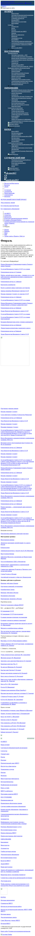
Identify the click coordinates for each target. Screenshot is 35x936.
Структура (7, 215)
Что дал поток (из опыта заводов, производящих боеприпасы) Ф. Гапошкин (15, 632)
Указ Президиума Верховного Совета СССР (14, 421)
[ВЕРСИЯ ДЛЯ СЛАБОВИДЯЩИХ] (10, 173)
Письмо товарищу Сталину (9, 475)
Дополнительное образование (10, 854)
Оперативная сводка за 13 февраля (11, 472)
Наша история (5, 744)
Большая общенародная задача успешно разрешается (17, 322)
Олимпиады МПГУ (7, 903)
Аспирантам (8, 191)
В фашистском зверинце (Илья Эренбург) (13, 690)
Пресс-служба (5, 788)
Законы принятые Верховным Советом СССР (15, 291)
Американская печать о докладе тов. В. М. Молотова (17, 550)
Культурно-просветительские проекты (16, 218)
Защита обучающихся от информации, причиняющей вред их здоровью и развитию (17, 870)
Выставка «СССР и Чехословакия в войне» (14, 640)
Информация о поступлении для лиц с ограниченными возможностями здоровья (13, 822)
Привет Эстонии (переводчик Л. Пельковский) (15, 713)
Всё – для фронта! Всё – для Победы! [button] (12, 608)
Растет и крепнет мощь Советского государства (15, 288)
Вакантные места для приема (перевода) (13, 874)
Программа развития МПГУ (9, 794)
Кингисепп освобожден (8, 284)
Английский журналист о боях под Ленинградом (16, 577)
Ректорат (3, 760)
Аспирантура (5, 819)
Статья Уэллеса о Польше (8, 574)
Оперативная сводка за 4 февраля (11, 325)
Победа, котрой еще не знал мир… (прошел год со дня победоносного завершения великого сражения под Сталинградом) (17, 276)
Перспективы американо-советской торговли (15, 533)
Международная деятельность (10, 778)
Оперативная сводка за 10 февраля (11, 418)
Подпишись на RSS (8, 1)
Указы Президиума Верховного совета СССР (14, 311)
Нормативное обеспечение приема (11, 803)
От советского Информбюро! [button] (10, 261)
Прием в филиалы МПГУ (8, 833)
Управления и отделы (7, 769)
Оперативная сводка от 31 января (11, 272)
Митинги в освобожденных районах (12, 628)
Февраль (7, 231)
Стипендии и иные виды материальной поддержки (16, 878)
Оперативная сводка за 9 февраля (11, 331)
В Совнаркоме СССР (7, 611)
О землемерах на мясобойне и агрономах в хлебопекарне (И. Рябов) (14, 703)
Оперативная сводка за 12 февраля (11, 447)
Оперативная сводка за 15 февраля (11, 504)
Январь (6, 229)
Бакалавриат (4, 842)
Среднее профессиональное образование (13, 806)
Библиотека (7, 217)
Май (5, 234)
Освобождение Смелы (7, 589)
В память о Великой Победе (12, 220)
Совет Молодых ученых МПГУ (10, 920)
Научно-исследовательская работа (11, 906)
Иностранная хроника (7, 540)
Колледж (7, 185)
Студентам (7, 190)
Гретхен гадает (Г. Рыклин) (9, 719)
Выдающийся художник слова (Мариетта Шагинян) (16, 710)
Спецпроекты (8, 195)
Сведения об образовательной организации (14, 748)
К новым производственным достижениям (14, 617)
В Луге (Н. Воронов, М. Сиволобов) (12, 699)
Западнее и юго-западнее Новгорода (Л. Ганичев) (16, 661)
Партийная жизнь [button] (6, 602)
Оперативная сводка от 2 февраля (11, 297)
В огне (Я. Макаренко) (8, 687)
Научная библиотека (7, 781)
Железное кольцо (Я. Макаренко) (11, 658)
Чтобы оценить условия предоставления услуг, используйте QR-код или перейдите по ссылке (15, 884)
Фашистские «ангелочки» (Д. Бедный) (12, 729)
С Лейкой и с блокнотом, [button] (12, 650)
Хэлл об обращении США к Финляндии (13, 561)
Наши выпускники (6, 867)
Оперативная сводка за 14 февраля (11, 500)
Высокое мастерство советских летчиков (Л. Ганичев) (17, 693)
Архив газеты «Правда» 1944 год (14, 236)
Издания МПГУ (5, 923)
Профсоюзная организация (9, 785)
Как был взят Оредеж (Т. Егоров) (11, 670)
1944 (5, 225)
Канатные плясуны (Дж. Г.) (9, 664)
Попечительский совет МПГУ (10, 763)
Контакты (7, 196)
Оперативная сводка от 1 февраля (11, 281)
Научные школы (6, 914)
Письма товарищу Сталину (9, 411)
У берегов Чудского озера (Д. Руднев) (12, 696)
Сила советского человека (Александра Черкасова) (16, 414)
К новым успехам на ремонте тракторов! (13, 620)
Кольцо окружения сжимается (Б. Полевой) (14, 673)
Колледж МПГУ (6, 860)
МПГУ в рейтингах (7, 791)
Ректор (3, 757)
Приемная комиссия (7, 800)
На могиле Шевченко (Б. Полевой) (11, 667)
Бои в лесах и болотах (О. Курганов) (12, 676)
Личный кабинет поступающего (13, 3)
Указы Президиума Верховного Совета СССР (15, 334)
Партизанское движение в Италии (11, 599)
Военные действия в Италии (9, 592)
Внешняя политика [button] (6, 530)
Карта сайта (4, 931)
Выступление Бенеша (7, 554)
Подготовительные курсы (9, 830)
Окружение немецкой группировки (12, 586)
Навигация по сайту (8, 8)
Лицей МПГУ (5, 864)
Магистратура (5, 845)
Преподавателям (9, 193)
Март (6, 233)
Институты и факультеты (8, 766)
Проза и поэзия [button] (5, 707)
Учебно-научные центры (8, 851)
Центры (3, 772)
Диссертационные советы (9, 917)
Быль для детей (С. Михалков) (10, 716)
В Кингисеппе (5, 547)
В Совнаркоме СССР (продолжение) (12, 614)
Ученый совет (5, 754)
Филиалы (4, 775)
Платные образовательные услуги (11, 827)
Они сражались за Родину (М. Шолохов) (13, 723)
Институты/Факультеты (11, 183)
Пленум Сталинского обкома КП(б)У (12, 605)
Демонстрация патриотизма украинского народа (15, 328)
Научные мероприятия (8, 900)
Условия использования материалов (19, 931)
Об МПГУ (7, 213)
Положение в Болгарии (8, 595)
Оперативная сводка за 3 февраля (11, 308)
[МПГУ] (3, 6)
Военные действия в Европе (9, 583)
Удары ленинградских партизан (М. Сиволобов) (15, 654)
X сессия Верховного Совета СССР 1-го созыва (15, 269)
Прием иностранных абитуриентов (11, 836)
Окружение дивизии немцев (9, 408)
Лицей (6, 186)
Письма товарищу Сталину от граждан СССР (15, 294)
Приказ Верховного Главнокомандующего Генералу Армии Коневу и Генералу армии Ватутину (17, 304)
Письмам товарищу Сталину (9, 427)
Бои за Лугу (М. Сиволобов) (9, 684)
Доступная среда (6, 881)
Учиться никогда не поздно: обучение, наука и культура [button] (15, 636)
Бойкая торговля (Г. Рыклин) (9, 732)
